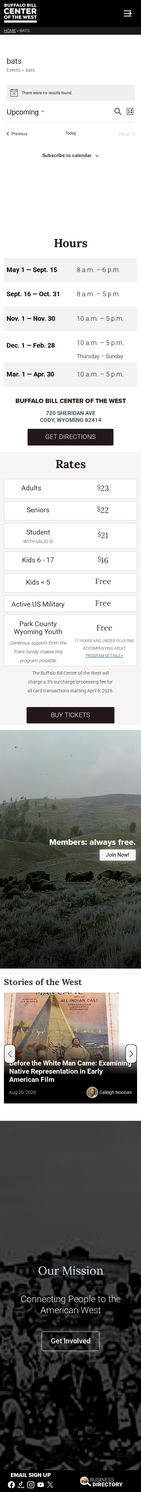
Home (10, 30)
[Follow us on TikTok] (21, 1484)
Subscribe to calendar (66, 155)
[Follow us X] (50, 1484)
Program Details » (104, 655)
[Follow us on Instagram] (30, 1484)
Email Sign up (30, 1475)
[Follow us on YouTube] (40, 1484)
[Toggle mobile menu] (127, 13)
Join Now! (117, 855)
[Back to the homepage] (20, 13)
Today (70, 133)
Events (13, 70)
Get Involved (71, 1341)
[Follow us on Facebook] (11, 1484)
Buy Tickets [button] (70, 715)
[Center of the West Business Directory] (101, 1481)
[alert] (71, 92)
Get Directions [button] (70, 437)
